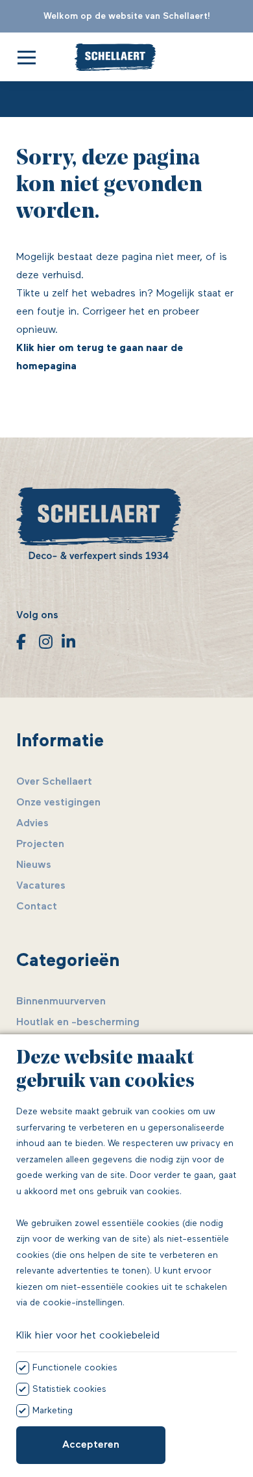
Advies (32, 823)
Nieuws (33, 865)
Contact (36, 907)
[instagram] (44, 641)
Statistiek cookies (69, 1389)
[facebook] (21, 641)
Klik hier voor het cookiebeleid (88, 1336)
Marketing (52, 1410)
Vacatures (41, 886)
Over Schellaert (54, 782)
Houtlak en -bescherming (77, 1022)
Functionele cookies (74, 1367)
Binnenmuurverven (61, 1002)
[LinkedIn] (66, 641)
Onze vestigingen (58, 803)
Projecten (40, 844)
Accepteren (90, 1445)
